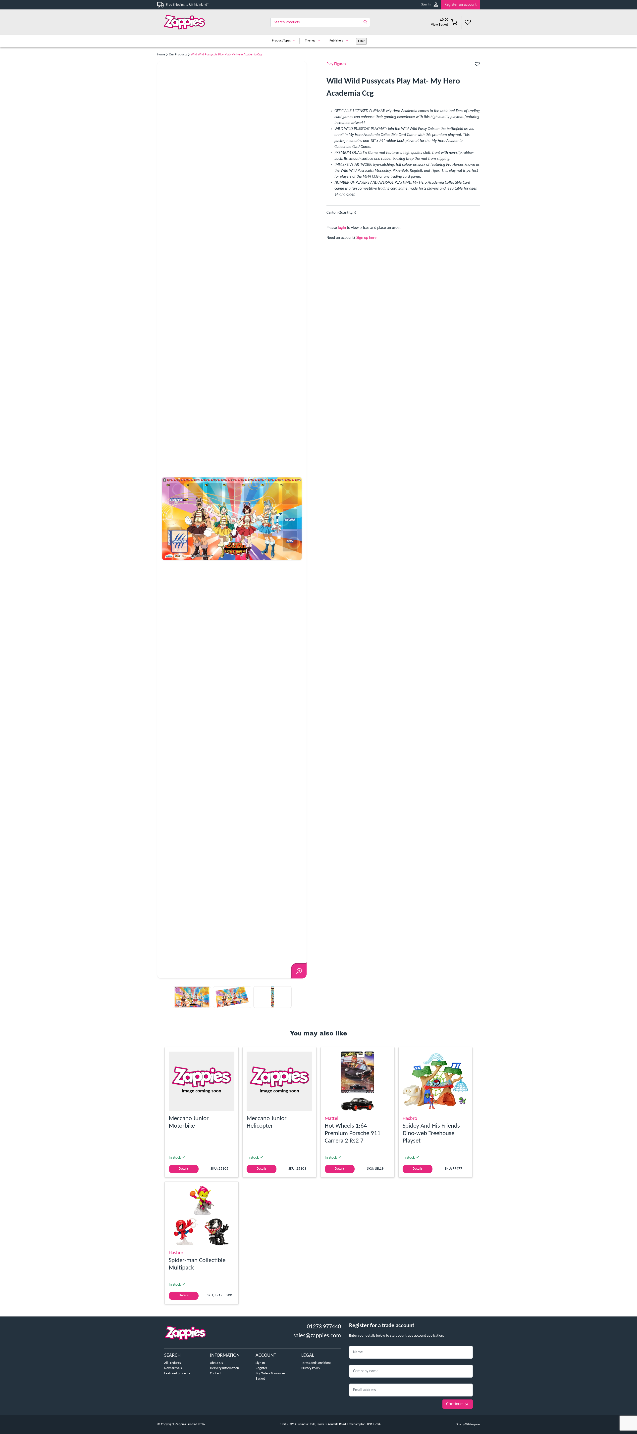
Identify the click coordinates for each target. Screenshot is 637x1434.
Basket (260, 1379)
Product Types (281, 40)
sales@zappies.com (317, 1336)
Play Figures (336, 64)
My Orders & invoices (270, 1373)
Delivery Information (224, 1368)
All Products (172, 1363)
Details (184, 1169)
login (342, 228)
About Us (216, 1363)
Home (161, 54)
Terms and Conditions (316, 1363)
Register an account (460, 5)
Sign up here (366, 238)
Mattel (331, 1118)
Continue (454, 1404)
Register (261, 1368)
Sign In (425, 4)
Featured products (177, 1373)
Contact (215, 1373)
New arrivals (173, 1368)
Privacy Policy (310, 1368)
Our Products (178, 54)
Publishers (336, 40)
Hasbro (410, 1118)
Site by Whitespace (468, 1424)
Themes (310, 40)
